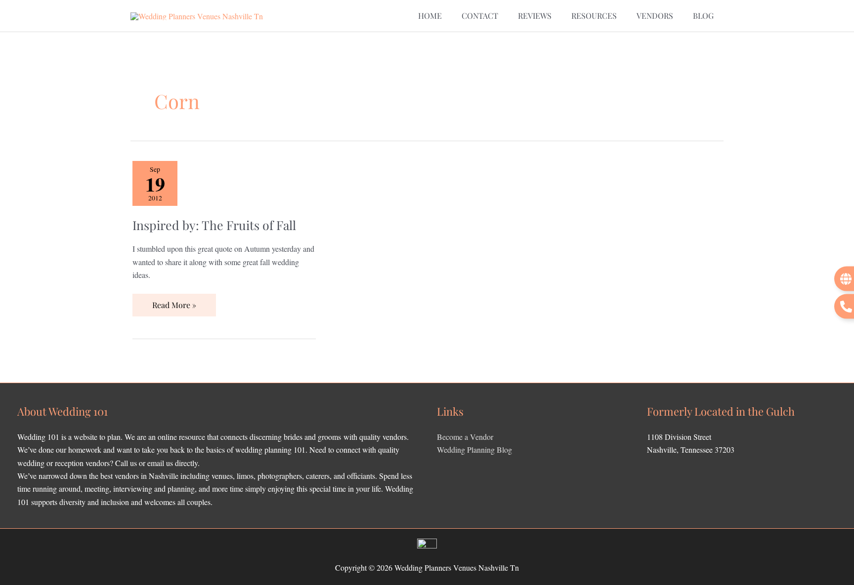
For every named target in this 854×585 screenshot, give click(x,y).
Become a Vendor (465, 436)
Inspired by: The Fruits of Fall (214, 225)
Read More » (174, 302)
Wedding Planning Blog (474, 449)
